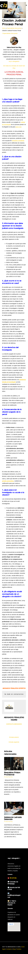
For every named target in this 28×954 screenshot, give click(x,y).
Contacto (9, 949)
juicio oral (18, 127)
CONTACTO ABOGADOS (14, 724)
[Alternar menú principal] (26, 5)
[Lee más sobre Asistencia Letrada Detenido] (14, 808)
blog (14, 949)
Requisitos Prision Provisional (12, 774)
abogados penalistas (18, 140)
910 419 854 (13, 878)
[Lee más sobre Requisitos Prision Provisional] (14, 763)
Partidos (18, 949)
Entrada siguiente (14, 742)
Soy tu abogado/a (14, 61)
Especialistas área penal (10, 33)
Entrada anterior (14, 737)
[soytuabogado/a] (3, 5)
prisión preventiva (8, 481)
